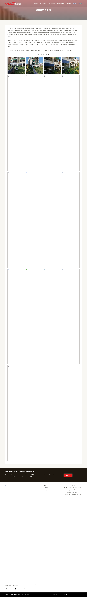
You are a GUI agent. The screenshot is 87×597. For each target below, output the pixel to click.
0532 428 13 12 (74, 490)
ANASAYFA (35, 3)
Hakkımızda (47, 489)
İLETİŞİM (69, 3)
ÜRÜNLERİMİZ (43, 3)
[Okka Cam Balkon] (13, 3)
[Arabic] (74, 3)
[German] (79, 3)
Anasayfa (46, 487)
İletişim (46, 490)
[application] (46, 3)
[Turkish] (81, 3)
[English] (76, 3)
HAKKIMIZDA (52, 3)
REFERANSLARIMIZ (61, 3)
